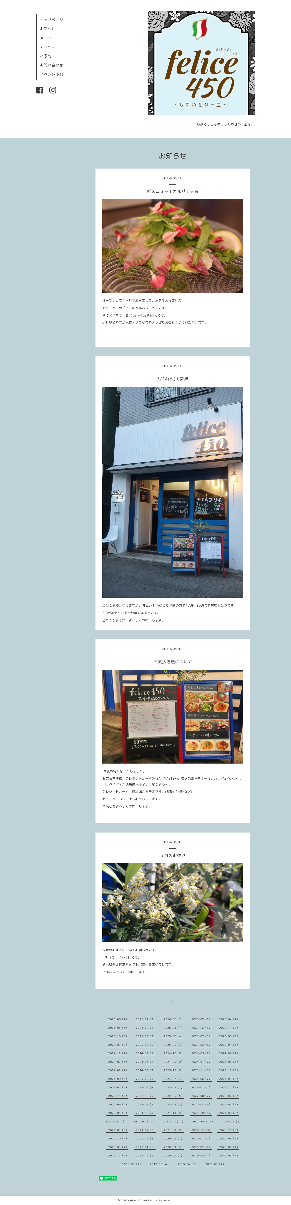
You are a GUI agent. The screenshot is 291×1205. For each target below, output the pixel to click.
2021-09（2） (229, 1113)
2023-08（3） (146, 1079)
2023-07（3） (174, 1079)
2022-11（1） (118, 1096)
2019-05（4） (160, 1164)
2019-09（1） (174, 1155)
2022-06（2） (118, 1104)
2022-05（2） (146, 1104)
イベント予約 (51, 74)
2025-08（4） (174, 1036)
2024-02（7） (118, 1070)
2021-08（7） (115, 1121)
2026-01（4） (174, 1028)
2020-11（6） (229, 1130)
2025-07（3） (201, 1036)
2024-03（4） (229, 1062)
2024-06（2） (146, 1062)
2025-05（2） (118, 1045)
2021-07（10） (144, 1121)
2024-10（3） (174, 1053)
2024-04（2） (201, 1062)
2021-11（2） (174, 1113)
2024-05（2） (174, 1062)
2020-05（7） (118, 1147)
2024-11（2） (146, 1053)
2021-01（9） (174, 1130)
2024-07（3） (118, 1062)
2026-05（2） (201, 1019)
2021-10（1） (201, 1113)
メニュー (47, 37)
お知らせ (47, 28)
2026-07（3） (146, 1019)
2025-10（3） (118, 1036)
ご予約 (46, 56)
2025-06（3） (229, 1036)
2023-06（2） (201, 1079)
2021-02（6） (146, 1130)
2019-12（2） (118, 1155)
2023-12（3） (174, 1070)
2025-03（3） (174, 1045)
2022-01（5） (118, 1113)
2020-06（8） (229, 1138)
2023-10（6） (229, 1070)
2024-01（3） (146, 1070)
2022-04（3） (174, 1104)
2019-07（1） (229, 1155)
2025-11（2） (229, 1028)
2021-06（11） (174, 1121)
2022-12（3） (229, 1087)
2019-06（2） (132, 1164)
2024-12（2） (118, 1053)
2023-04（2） (118, 1087)
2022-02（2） (229, 1104)
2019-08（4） (201, 1155)
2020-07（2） (201, 1138)
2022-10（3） (146, 1096)
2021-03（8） (118, 1130)
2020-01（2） (229, 1147)
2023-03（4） (146, 1087)
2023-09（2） (118, 1079)
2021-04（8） (232, 1121)
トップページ (51, 19)
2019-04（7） (188, 1164)
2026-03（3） (118, 1028)
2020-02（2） (201, 1147)
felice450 (134, 1200)
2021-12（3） (146, 1113)
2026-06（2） (174, 1019)
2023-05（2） (229, 1079)
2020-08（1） (174, 1138)
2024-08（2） (229, 1053)
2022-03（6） (201, 1104)
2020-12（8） (201, 1130)
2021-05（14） (203, 1121)
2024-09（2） (201, 1053)
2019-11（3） (146, 1155)
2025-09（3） (146, 1036)
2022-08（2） (201, 1096)
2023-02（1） (174, 1087)
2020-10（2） (118, 1138)
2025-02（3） (201, 1045)
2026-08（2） (118, 1019)
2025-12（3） (201, 1028)
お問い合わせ (51, 65)
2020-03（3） (174, 1147)
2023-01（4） (201, 1087)
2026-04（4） (229, 1019)
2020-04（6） (146, 1147)
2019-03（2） (215, 1164)
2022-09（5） (174, 1096)
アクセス (47, 46)
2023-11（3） (201, 1070)
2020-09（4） (146, 1138)
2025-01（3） (229, 1045)
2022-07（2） (229, 1096)
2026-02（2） (146, 1028)
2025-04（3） (146, 1045)
